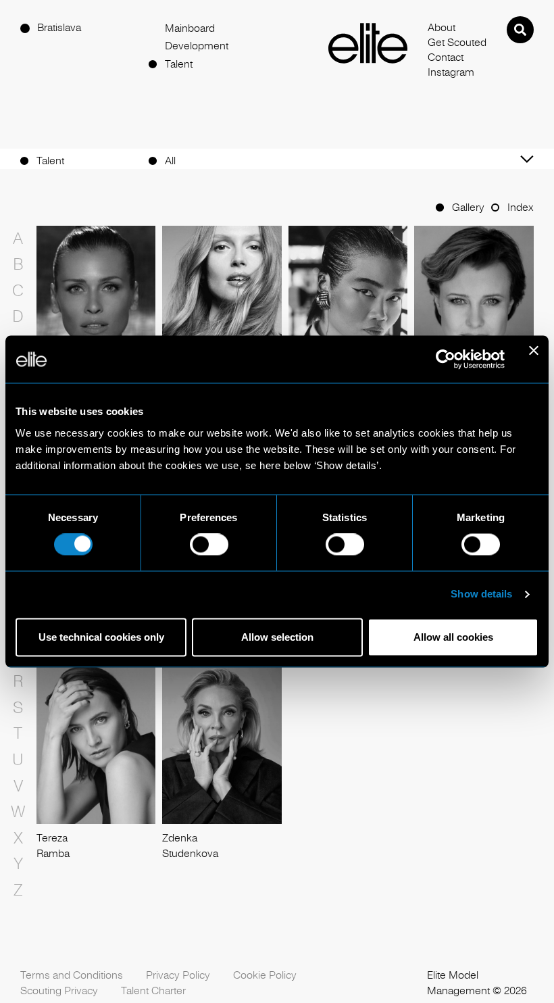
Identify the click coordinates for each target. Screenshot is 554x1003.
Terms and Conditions (71, 975)
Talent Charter (153, 991)
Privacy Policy (178, 975)
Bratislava (59, 28)
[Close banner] (533, 358)
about (441, 28)
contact (445, 57)
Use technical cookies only (101, 637)
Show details (481, 594)
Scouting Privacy (59, 991)
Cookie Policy (265, 975)
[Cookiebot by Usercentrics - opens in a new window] (445, 359)
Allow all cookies (453, 637)
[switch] (209, 545)
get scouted (457, 42)
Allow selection (277, 637)
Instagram (451, 72)
